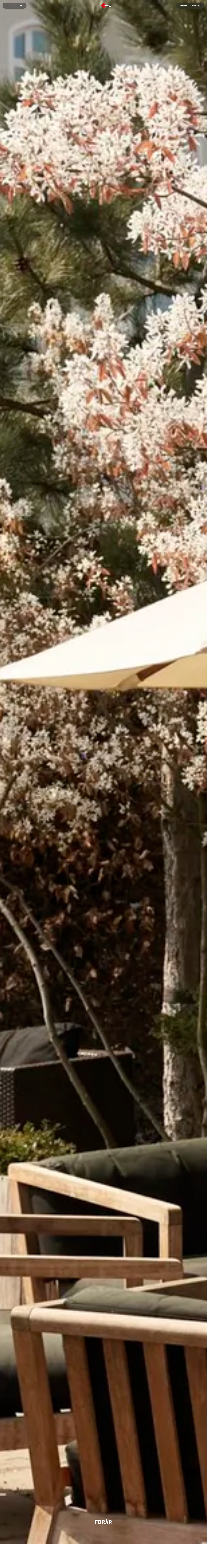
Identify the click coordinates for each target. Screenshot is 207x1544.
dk (21, 5)
